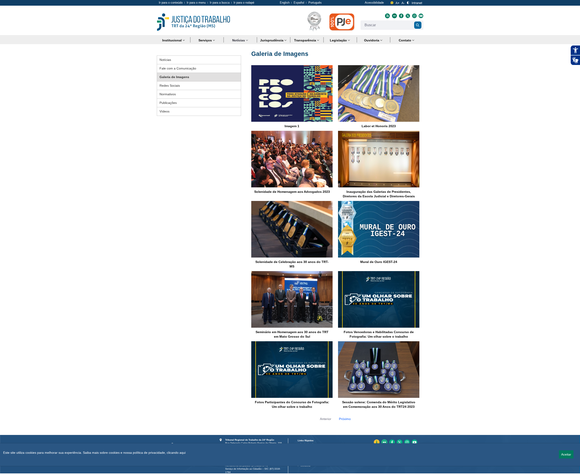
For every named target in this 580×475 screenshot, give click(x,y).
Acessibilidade (374, 2)
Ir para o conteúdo (171, 2)
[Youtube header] (420, 15)
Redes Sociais (170, 85)
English (285, 2)
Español (299, 2)
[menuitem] (173, 40)
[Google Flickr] (394, 15)
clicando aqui (176, 452)
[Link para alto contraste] (408, 2)
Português (315, 2)
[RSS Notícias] (387, 15)
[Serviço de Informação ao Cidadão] (392, 2)
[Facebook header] (401, 15)
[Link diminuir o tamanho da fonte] (403, 2)
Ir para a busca (220, 2)
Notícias (165, 60)
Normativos (168, 94)
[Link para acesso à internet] (417, 2)
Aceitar (566, 454)
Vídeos (164, 111)
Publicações (168, 103)
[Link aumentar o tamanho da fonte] (397, 2)
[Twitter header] (407, 15)
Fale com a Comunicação (178, 68)
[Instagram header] (414, 15)
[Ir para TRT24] (193, 22)
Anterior (325, 419)
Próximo (345, 419)
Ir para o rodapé (244, 2)
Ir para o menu (196, 2)
